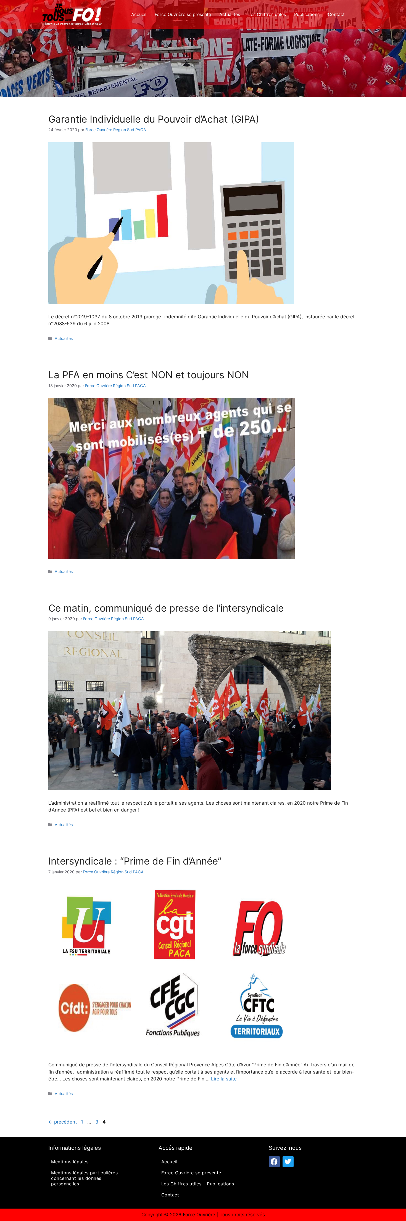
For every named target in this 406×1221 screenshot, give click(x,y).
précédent (62, 1122)
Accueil (138, 14)
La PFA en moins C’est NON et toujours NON (148, 374)
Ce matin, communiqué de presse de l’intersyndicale (166, 608)
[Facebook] (274, 1161)
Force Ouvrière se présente (183, 14)
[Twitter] (288, 1161)
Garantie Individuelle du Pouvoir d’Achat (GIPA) (153, 119)
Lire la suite (224, 1079)
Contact (336, 14)
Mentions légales (69, 1161)
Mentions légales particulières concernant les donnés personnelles (84, 1178)
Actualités (229, 14)
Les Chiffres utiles (267, 14)
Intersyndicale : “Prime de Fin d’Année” (135, 861)
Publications (307, 14)
